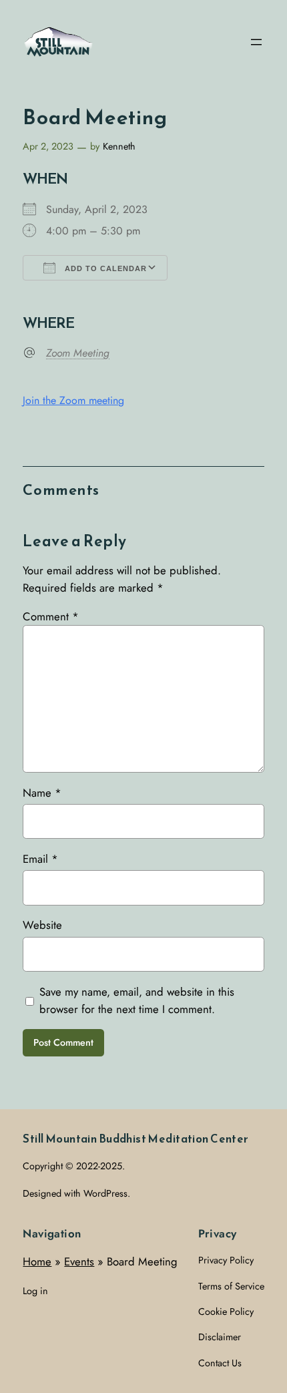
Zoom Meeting (77, 353)
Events (79, 1261)
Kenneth (119, 146)
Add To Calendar (104, 268)
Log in (35, 1291)
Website (42, 925)
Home (37, 1261)
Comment (51, 616)
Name (42, 793)
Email (40, 859)
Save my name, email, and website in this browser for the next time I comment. (136, 1000)
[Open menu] (256, 42)
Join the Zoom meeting (73, 400)
